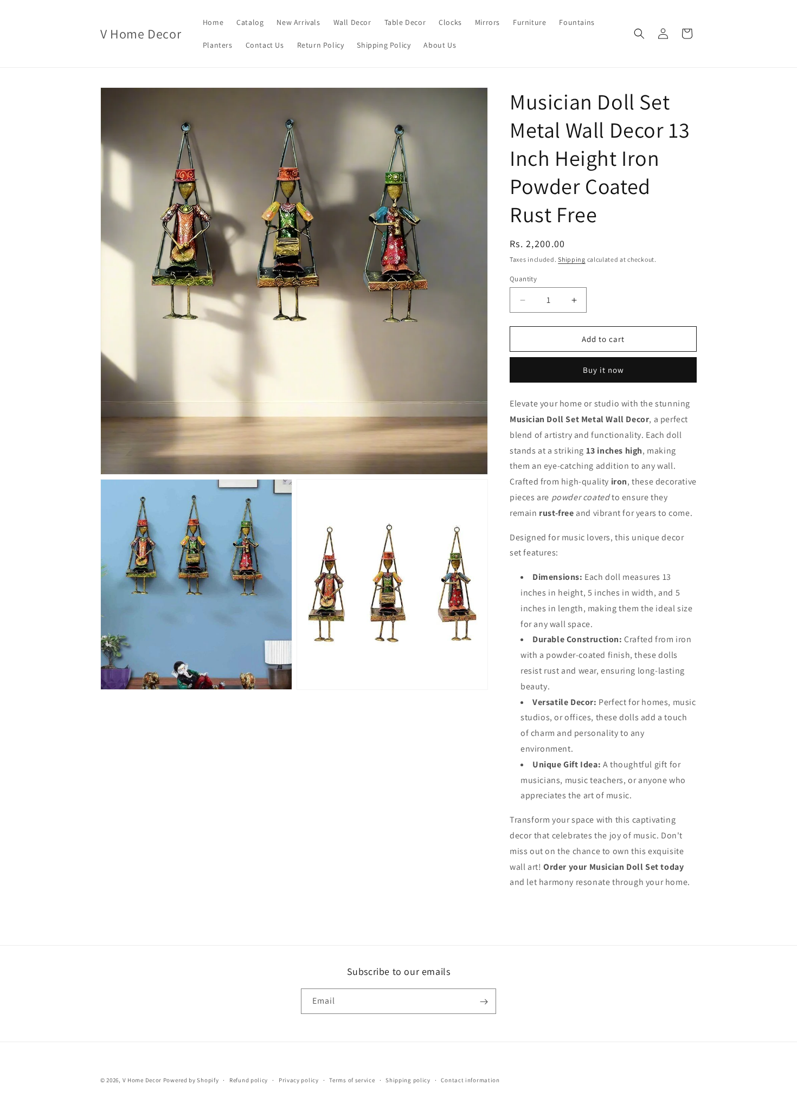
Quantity (523, 278)
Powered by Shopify (191, 1080)
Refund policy (248, 1079)
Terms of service (352, 1079)
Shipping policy (407, 1079)
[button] (639, 34)
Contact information (470, 1079)
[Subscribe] (484, 1001)
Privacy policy (299, 1079)
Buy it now (603, 370)
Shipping (572, 259)
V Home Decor (142, 1080)
